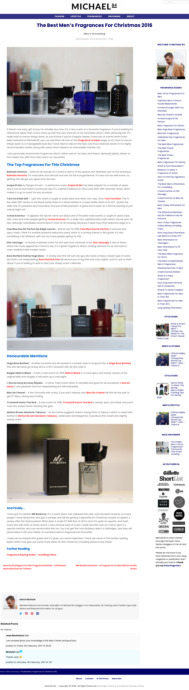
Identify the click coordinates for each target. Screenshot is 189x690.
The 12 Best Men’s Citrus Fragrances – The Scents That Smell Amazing (177, 448)
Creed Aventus (56, 219)
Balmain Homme (17, 175)
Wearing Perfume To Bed (170, 268)
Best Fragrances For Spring (171, 162)
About (130, 16)
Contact (89, 678)
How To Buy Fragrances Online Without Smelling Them (169, 225)
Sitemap (102, 686)
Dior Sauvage (101, 242)
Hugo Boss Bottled (120, 363)
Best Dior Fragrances (168, 133)
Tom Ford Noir (112, 198)
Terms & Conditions (118, 686)
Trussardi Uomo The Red (78, 402)
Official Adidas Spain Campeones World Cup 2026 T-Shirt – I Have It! (178, 359)
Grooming (114, 16)
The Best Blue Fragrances (170, 144)
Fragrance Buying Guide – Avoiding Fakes (31, 554)
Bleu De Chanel (95, 392)
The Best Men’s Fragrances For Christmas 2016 (94, 25)
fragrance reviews (89, 140)
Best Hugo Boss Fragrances (171, 129)
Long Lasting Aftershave (169, 307)
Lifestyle (76, 16)
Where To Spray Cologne (170, 289)
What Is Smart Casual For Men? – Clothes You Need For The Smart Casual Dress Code (171, 331)
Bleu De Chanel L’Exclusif (169, 114)
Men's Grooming (94, 33)
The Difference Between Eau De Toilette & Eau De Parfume (169, 215)
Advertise (116, 678)
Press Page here (172, 565)
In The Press (103, 678)
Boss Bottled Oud (49, 259)
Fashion (59, 16)
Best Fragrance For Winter (170, 125)
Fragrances (94, 16)
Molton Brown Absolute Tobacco (37, 415)
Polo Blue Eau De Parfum (95, 229)
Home (2, 671)
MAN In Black (73, 373)
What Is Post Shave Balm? (170, 166)
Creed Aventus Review (168, 271)
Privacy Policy (137, 686)
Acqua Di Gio (75, 185)
